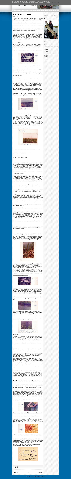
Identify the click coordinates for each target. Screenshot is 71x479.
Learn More (54, 2)
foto (17, 467)
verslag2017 (42, 10)
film (44, 43)
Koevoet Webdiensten (43, 476)
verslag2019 (50, 10)
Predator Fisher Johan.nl (26, 5)
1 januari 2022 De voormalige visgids (50, 15)
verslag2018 (46, 10)
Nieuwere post (16, 472)
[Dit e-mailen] (15, 466)
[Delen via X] (16, 466)
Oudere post (41, 472)
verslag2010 (14, 10)
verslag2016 (38, 10)
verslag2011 (18, 10)
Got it (58, 2)
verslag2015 (34, 10)
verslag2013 (26, 10)
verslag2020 (54, 10)
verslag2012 (22, 10)
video (45, 61)
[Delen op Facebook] (17, 466)
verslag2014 (30, 10)
